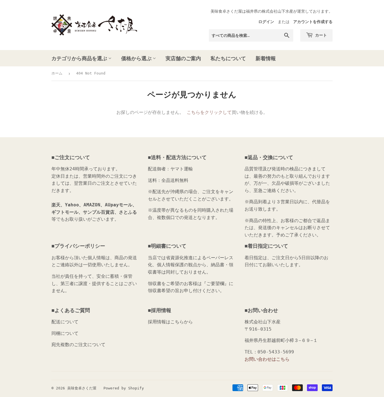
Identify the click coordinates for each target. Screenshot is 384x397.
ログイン (266, 21)
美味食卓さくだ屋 (81, 388)
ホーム (56, 73)
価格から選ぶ (137, 58)
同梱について (64, 333)
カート (320, 35)
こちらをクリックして (209, 112)
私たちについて (228, 58)
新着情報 (266, 58)
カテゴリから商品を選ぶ (79, 58)
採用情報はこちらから (170, 321)
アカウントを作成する (313, 21)
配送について (64, 321)
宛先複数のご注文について (78, 344)
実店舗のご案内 (183, 58)
